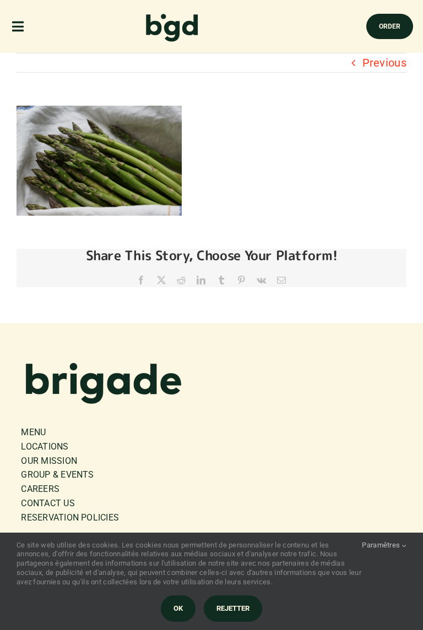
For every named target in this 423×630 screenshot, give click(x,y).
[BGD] (172, 16)
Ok (178, 608)
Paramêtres (382, 545)
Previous (384, 62)
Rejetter (233, 608)
